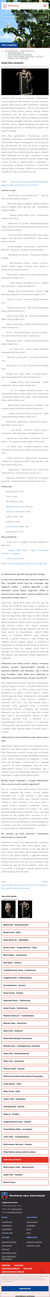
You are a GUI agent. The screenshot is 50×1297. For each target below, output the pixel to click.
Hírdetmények (7, 1226)
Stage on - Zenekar (11, 1114)
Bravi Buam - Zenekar (12, 963)
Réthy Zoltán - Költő (11, 1092)
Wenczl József (9, 1182)
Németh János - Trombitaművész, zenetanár (21, 1046)
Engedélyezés (25, 1289)
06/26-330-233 (17, 1209)
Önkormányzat (7, 1246)
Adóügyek (5, 1249)
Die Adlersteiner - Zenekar (14, 986)
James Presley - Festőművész (15, 1008)
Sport (28, 1233)
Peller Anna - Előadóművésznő (16, 1054)
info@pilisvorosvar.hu (14, 1212)
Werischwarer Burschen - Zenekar (17, 1145)
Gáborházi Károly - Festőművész (16, 1001)
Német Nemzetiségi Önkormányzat (9, 1258)
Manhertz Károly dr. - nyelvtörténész (18, 1016)
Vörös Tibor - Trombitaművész (16, 1137)
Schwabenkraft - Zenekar (13, 1107)
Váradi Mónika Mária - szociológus (17, 1129)
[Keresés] (46, 16)
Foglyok (9, 517)
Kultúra (28, 1229)
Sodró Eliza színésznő (18, 59)
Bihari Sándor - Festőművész (15, 955)
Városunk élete (27, 51)
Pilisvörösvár (11, 51)
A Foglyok (15, 554)
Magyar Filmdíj (15, 550)
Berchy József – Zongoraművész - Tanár (20, 948)
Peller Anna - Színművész (13, 1061)
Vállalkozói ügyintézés (34, 1242)
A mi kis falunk (12, 527)
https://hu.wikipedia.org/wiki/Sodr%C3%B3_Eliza (27, 564)
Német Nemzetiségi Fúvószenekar (17, 1039)
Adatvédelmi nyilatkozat (10, 1269)
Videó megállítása (9, 45)
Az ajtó (9, 497)
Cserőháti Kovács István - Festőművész (19, 970)
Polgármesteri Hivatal (9, 1253)
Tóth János (10, 512)
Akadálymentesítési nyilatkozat (13, 1272)
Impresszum (18, 1265)
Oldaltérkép (6, 1265)
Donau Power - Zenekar (13, 993)
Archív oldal (27, 1269)
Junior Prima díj (12, 559)
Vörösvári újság (7, 1233)
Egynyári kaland (12, 507)
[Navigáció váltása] (45, 6)
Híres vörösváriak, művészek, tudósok (25, 57)
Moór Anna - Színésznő (13, 1031)
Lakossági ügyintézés (9, 1242)
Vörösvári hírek (7, 1222)
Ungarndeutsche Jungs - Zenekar (17, 1122)
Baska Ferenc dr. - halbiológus (16, 940)
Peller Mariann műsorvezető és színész (19, 1152)
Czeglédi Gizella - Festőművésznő (17, 978)
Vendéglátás (30, 1226)
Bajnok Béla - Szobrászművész (15, 925)
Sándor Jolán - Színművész (14, 1099)
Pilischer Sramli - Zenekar (14, 1069)
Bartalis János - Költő (12, 933)
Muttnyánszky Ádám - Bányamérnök (18, 1167)
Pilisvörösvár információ (20, 55)
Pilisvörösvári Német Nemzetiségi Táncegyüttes (23, 1076)
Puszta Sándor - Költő (12, 1084)
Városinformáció (16, 53)
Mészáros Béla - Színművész (15, 1023)
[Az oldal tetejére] (43, 1271)
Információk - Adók (33, 1246)
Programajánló (7, 1229)
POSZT (10, 542)
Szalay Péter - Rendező (12, 1175)
